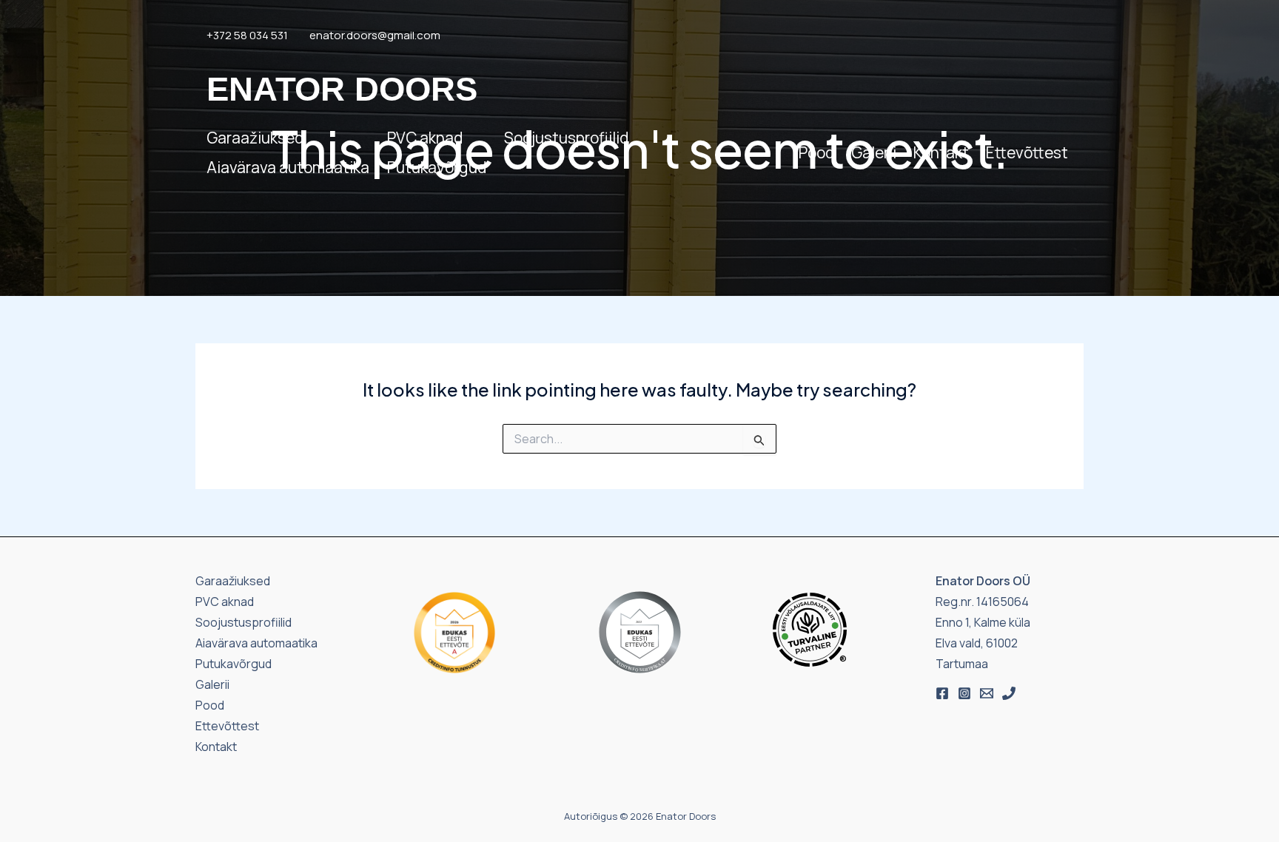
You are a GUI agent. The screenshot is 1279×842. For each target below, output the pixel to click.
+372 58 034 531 (247, 35)
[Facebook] (942, 693)
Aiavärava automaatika (288, 167)
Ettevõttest (1027, 152)
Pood (816, 152)
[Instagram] (964, 693)
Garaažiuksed (255, 137)
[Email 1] (986, 693)
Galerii (873, 152)
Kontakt (941, 152)
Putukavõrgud (436, 167)
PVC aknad (425, 137)
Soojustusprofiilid (566, 137)
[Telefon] (1009, 693)
